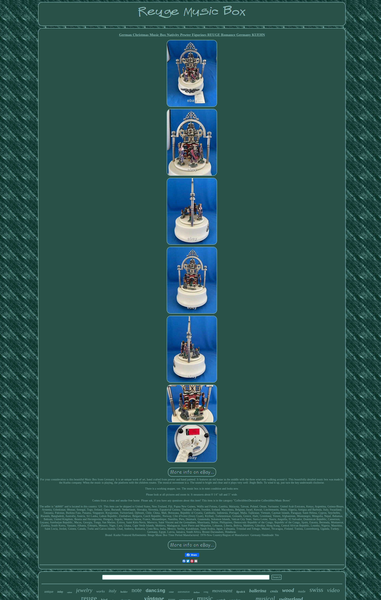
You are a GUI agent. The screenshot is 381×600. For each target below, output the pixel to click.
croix (274, 591)
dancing (155, 590)
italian (197, 592)
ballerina (257, 590)
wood (288, 590)
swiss (316, 589)
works (100, 591)
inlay (60, 591)
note (137, 590)
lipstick (240, 591)
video (333, 590)
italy (112, 590)
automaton (184, 591)
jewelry (84, 590)
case (171, 591)
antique (48, 591)
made (302, 591)
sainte (69, 592)
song (206, 591)
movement (222, 590)
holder (124, 591)
